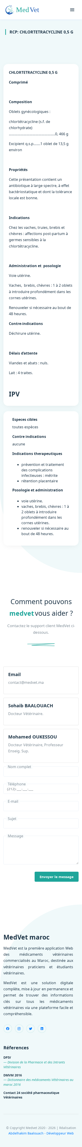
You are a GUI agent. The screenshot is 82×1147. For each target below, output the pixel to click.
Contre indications (29, 436)
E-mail (13, 801)
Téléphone (17, 784)
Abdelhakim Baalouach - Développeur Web (41, 1133)
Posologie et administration (37, 490)
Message (15, 836)
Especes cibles (24, 419)
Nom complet (19, 766)
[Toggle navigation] (72, 10)
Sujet (12, 818)
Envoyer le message (57, 876)
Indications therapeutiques (37, 453)
